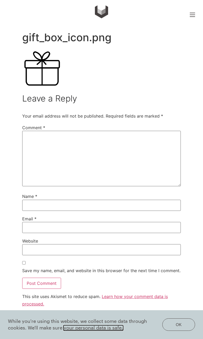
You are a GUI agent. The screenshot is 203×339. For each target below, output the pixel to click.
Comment (33, 128)
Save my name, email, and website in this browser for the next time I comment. (101, 270)
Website (30, 241)
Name (29, 196)
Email (29, 219)
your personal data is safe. (93, 328)
